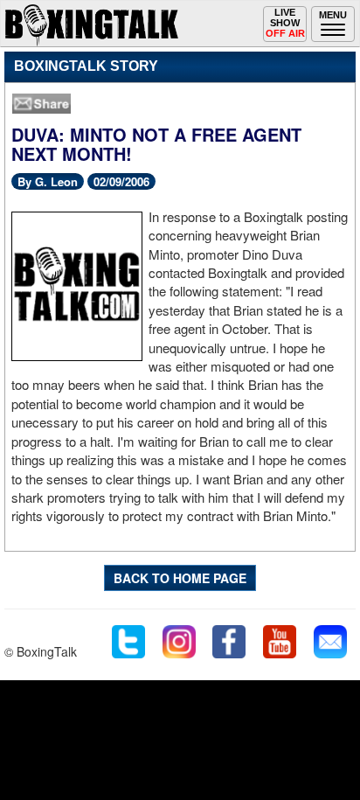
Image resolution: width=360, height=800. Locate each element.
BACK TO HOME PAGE (180, 578)
